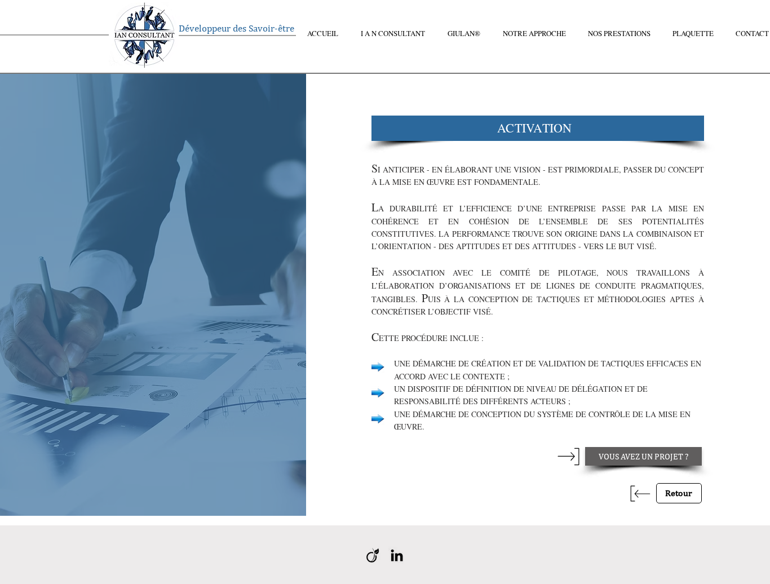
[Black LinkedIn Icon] (396, 555)
